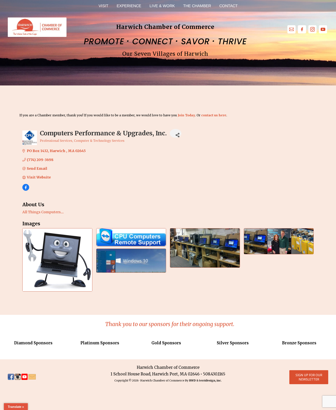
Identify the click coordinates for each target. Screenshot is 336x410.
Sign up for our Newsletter (309, 377)
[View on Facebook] (25, 189)
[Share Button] (175, 133)
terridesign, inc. (210, 380)
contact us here (213, 115)
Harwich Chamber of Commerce (37, 27)
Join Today (186, 115)
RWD (192, 380)
